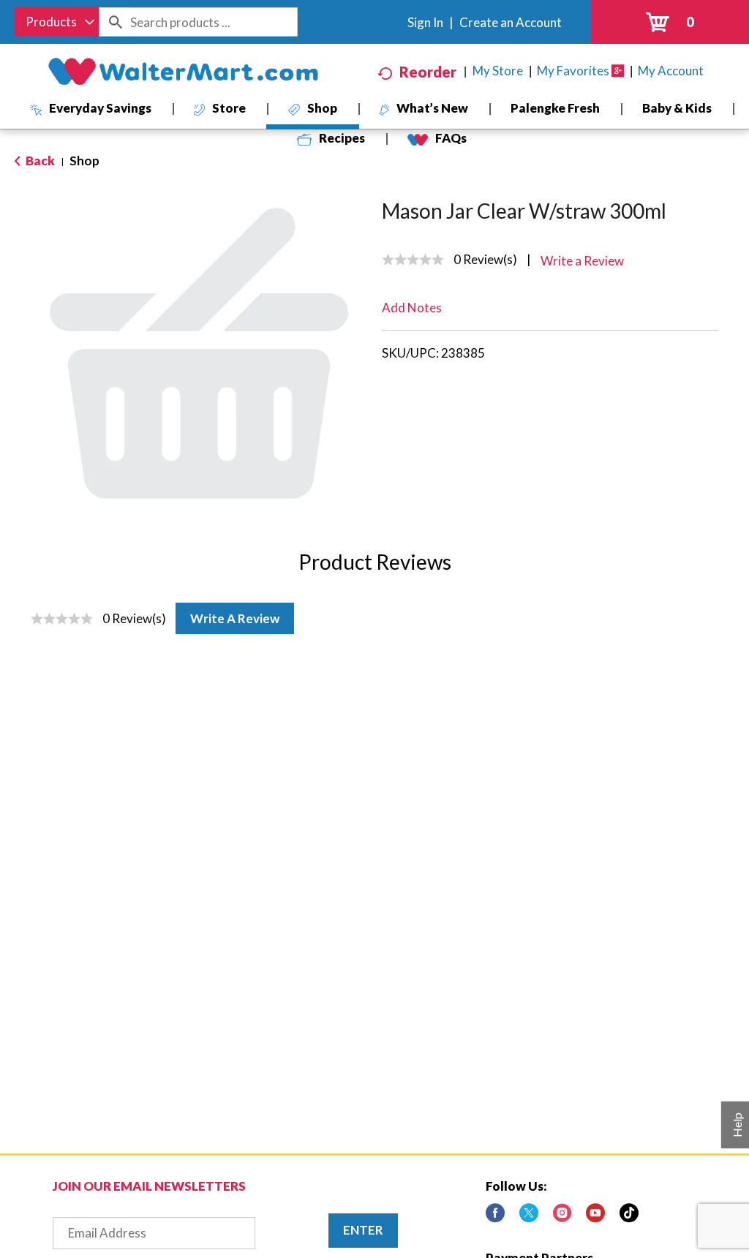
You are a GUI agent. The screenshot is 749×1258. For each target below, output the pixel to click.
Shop (84, 160)
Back (39, 160)
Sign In (425, 22)
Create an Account (510, 22)
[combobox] (57, 22)
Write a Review (234, 618)
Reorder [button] (427, 71)
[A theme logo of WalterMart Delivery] (182, 71)
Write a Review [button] (582, 260)
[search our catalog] (115, 22)
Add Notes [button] (412, 307)
